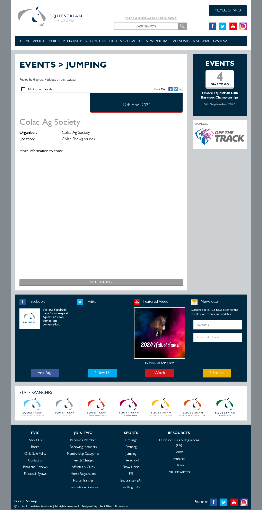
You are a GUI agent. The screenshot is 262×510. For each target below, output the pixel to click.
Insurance (179, 459)
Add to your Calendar (40, 89)
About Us (35, 440)
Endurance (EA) (131, 480)
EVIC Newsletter (178, 472)
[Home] (61, 15)
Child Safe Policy (35, 453)
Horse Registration (83, 473)
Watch (160, 373)
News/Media (156, 41)
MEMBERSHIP (72, 41)
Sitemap (31, 501)
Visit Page (45, 373)
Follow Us (102, 373)
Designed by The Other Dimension (104, 506)
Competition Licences (83, 487)
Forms (179, 452)
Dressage (131, 440)
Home (25, 41)
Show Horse (131, 467)
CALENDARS (180, 41)
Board (35, 447)
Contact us (35, 460)
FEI (131, 473)
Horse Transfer (83, 480)
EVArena (220, 41)
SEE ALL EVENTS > (101, 282)
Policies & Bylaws (35, 473)
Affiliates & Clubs (83, 467)
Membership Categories (83, 453)
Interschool (131, 460)
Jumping (131, 453)
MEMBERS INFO (228, 10)
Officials (179, 465)
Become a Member (83, 440)
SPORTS (54, 41)
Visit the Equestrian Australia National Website (151, 17)
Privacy (19, 501)
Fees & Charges (83, 460)
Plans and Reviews (35, 467)
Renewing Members (83, 447)
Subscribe (217, 373)
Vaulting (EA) (131, 487)
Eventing (131, 447)
